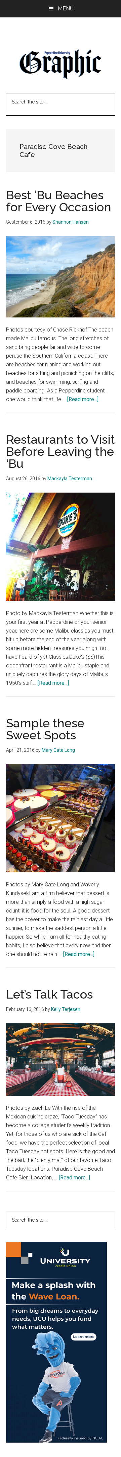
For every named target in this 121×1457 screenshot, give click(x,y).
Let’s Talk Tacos (49, 994)
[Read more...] (82, 399)
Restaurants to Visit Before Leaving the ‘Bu (60, 451)
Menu (66, 8)
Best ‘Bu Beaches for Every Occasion (58, 201)
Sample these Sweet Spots (45, 729)
